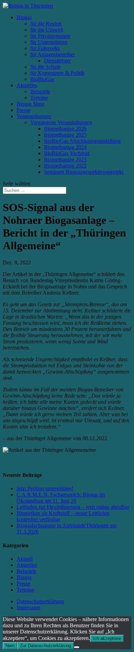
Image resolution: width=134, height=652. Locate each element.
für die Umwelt (46, 30)
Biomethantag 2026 (65, 128)
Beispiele (40, 91)
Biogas (24, 17)
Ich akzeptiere (107, 638)
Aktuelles (26, 85)
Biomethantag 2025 (65, 135)
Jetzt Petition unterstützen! (44, 488)
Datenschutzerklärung (40, 601)
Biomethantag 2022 (65, 166)
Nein (9, 645)
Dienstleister (57, 61)
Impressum (28, 607)
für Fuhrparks (45, 48)
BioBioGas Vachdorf (67, 153)
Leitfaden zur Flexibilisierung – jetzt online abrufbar (72, 507)
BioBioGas (42, 79)
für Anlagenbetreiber (52, 54)
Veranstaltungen (33, 116)
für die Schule (45, 67)
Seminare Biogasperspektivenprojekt (83, 172)
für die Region (46, 23)
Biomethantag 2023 (65, 159)
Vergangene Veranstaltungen (61, 122)
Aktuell (24, 559)
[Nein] (76, 647)
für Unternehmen (48, 42)
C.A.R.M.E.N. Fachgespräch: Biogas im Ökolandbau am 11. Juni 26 (60, 498)
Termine (39, 98)
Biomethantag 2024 (65, 147)
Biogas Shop (30, 104)
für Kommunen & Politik (57, 73)
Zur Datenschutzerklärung (45, 645)
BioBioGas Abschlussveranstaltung (82, 141)
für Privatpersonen (50, 36)
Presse (23, 110)
